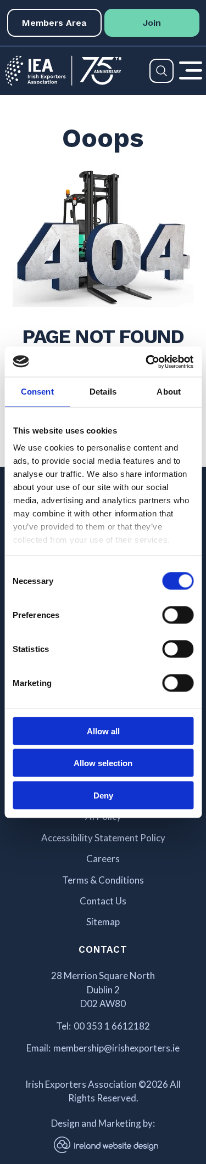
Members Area (54, 23)
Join (152, 23)
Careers (103, 858)
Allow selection (103, 763)
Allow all (103, 730)
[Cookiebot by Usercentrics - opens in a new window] (146, 362)
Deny (103, 795)
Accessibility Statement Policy (103, 838)
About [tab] (169, 391)
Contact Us (103, 901)
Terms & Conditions (103, 880)
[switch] (177, 614)
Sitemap (103, 921)
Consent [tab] (37, 391)
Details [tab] (103, 391)
